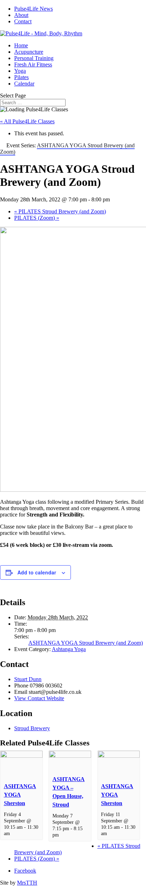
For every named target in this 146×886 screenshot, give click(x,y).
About (21, 15)
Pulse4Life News (33, 9)
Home (21, 45)
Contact (23, 21)
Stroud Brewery (32, 728)
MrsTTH (27, 883)
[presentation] (21, 756)
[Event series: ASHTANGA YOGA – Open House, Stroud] (62, 835)
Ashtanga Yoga (69, 649)
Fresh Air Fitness (33, 64)
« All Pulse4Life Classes (27, 121)
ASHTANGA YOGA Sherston (20, 794)
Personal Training (34, 58)
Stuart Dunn (27, 679)
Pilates (21, 77)
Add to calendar (36, 572)
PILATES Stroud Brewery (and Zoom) (60, 211)
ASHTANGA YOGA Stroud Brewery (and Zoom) (85, 643)
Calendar (24, 84)
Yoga (20, 71)
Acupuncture (28, 52)
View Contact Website (39, 698)
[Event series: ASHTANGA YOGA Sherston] (13, 833)
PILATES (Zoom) (36, 218)
